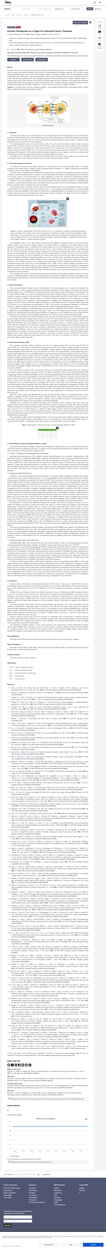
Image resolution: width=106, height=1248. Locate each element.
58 (31, 549)
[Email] (9, 1065)
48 (54, 478)
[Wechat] (23, 1065)
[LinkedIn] (16, 1065)
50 (79, 488)
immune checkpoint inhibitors (37, 87)
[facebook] (19, 1065)
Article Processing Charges (12, 1188)
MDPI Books (57, 1190)
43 (26, 407)
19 (77, 306)
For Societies (33, 1200)
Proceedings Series (60, 1205)
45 (25, 415)
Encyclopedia (58, 1200)
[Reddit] (26, 1065)
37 (40, 388)
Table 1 (73, 421)
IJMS (12, 15)
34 (47, 382)
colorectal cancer (20, 87)
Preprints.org (58, 1193)
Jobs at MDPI (7, 1197)
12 (32, 269)
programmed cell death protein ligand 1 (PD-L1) (26, 89)
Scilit (72, 690)
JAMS (56, 1202)
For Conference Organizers (37, 1202)
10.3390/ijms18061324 (36, 15)
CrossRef (66, 690)
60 (24, 555)
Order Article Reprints (80, 22)
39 (87, 388)
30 (46, 370)
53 (17, 511)
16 (65, 302)
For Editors (32, 1193)
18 (82, 304)
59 (33, 549)
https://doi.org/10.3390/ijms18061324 (40, 49)
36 (32, 386)
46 (40, 419)
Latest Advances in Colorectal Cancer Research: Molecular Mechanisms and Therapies (60, 56)
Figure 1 (85, 193)
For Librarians (33, 1195)
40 (56, 400)
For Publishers (33, 1197)
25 (40, 353)
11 (45, 259)
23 (15, 335)
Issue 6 (26, 15)
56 (22, 529)
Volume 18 (19, 15)
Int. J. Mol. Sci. (8, 1174)
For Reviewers (33, 1190)
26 (47, 355)
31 (75, 370)
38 (42, 388)
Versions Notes (41, 60)
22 (82, 325)
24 (46, 349)
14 (36, 269)
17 (80, 304)
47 (68, 460)
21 (8, 321)
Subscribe (8, 1225)
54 (19, 511)
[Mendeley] (30, 1065)
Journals (7, 15)
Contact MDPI (8, 1195)
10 (8, 251)
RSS (38, 1174)
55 (21, 511)
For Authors (32, 1188)
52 (15, 511)
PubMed (78, 690)
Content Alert (46, 1174)
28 (87, 364)
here (82, 1099)
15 (44, 277)
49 (50, 484)
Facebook (82, 1190)
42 (70, 405)
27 (87, 357)
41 (68, 405)
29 (19, 368)
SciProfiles (57, 1197)
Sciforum (56, 1188)
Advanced (98, 9)
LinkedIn (81, 1188)
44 (8, 411)
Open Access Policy (10, 1193)
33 (43, 380)
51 (15, 507)
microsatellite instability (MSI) (58, 87)
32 (87, 372)
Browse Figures (27, 60)
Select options (9, 1217)
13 (34, 269)
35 (43, 384)
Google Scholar (57, 690)
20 (80, 314)
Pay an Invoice (8, 1190)
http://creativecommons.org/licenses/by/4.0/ (60, 1055)
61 (51, 563)
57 (78, 545)
